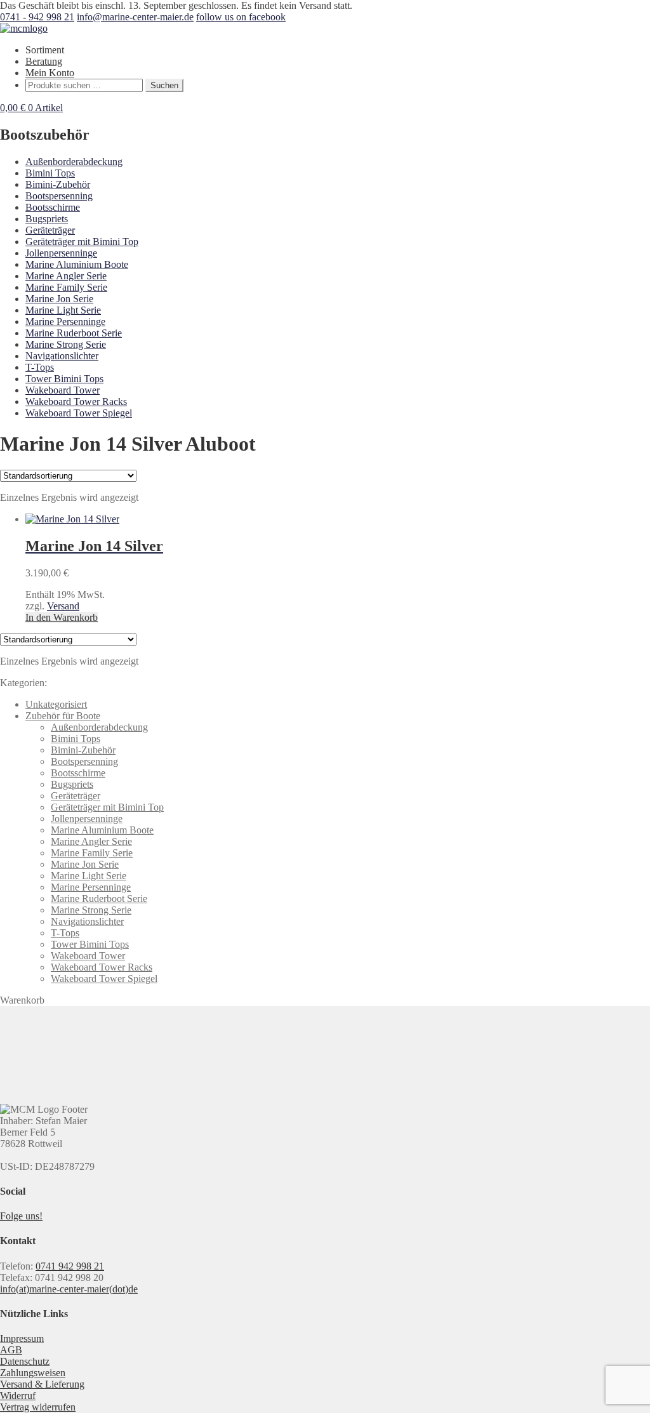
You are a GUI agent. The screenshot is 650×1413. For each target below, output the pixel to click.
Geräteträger (50, 230)
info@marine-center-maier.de (135, 16)
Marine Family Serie (66, 287)
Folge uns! (21, 1216)
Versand (63, 605)
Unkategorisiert (56, 704)
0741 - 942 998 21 (37, 16)
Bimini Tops (50, 173)
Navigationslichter (61, 355)
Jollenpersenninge (61, 253)
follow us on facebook (241, 16)
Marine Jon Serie (59, 298)
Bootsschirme (52, 207)
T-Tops (39, 367)
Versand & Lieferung (42, 1384)
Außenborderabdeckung (74, 161)
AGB (11, 1349)
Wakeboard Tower (62, 390)
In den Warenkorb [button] (61, 617)
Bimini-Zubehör (57, 184)
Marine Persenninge (65, 321)
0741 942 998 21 (70, 1266)
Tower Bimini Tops (64, 378)
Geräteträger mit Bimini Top (81, 241)
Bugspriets (46, 218)
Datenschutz (25, 1361)
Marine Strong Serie (65, 344)
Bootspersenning (59, 195)
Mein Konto (49, 72)
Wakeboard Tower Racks (76, 401)
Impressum (22, 1338)
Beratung (43, 61)
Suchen (164, 85)
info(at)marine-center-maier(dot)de (69, 1289)
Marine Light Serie (63, 310)
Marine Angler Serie (66, 275)
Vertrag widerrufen (38, 1407)
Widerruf (18, 1395)
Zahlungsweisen (32, 1372)
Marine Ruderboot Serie (73, 333)
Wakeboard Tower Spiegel (78, 413)
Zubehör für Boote (62, 715)
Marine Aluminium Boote (76, 264)
